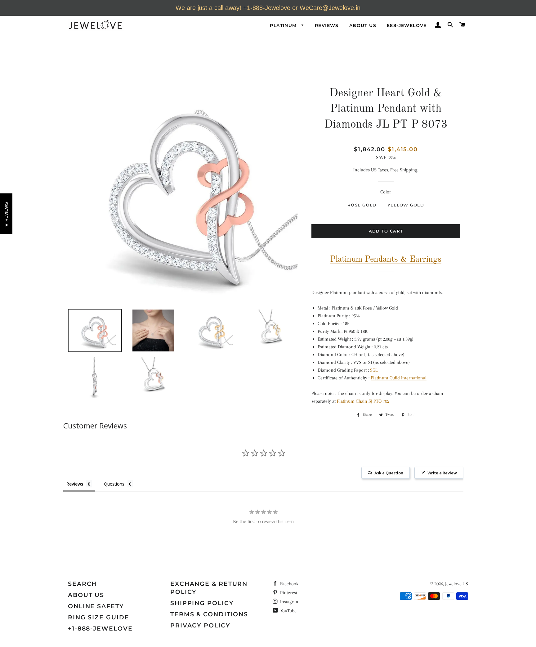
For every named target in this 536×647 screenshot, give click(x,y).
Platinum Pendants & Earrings (385, 259)
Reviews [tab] (74, 484)
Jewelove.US (456, 583)
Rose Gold (362, 204)
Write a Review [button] (442, 473)
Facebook (288, 583)
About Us (362, 25)
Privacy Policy (200, 625)
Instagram (289, 601)
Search (82, 583)
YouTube (288, 610)
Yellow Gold (405, 204)
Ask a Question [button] (388, 473)
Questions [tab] (114, 484)
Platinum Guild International (399, 378)
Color (385, 192)
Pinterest (288, 592)
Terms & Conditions (209, 614)
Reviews (327, 25)
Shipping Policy (202, 603)
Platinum (284, 25)
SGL (373, 370)
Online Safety (96, 606)
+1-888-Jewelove (100, 628)
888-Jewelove (407, 25)
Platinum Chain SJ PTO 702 (363, 401)
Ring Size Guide (98, 617)
